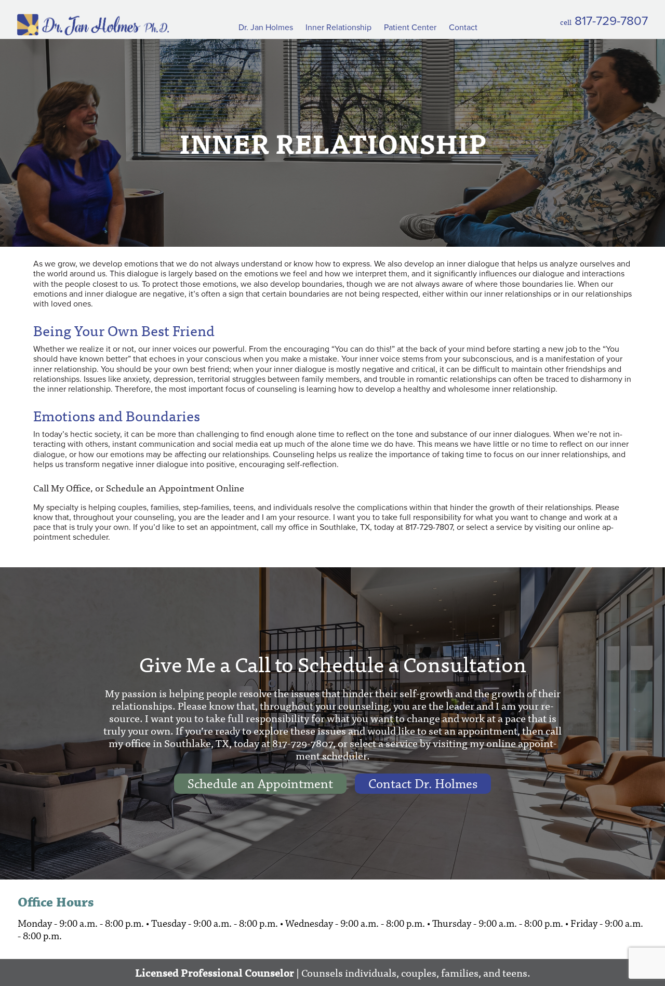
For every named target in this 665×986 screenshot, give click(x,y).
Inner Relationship (338, 27)
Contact (463, 27)
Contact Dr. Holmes (422, 784)
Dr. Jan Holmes (265, 27)
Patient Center (410, 27)
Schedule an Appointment (260, 784)
